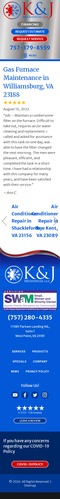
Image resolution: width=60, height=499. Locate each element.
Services (19, 351)
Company (40, 361)
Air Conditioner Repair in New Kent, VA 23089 (45, 221)
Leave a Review (30, 420)
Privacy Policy (37, 371)
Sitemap (30, 485)
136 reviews (35, 412)
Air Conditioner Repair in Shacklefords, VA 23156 (27, 221)
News (15, 371)
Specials (19, 361)
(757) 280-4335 (30, 317)
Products (40, 351)
